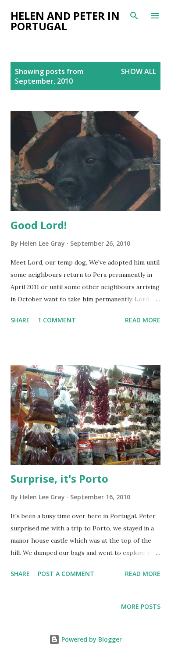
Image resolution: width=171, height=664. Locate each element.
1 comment (57, 320)
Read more (142, 320)
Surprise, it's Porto (59, 478)
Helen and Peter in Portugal (65, 20)
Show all (138, 71)
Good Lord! (39, 225)
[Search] (134, 16)
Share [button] (20, 320)
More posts (140, 606)
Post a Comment (66, 573)
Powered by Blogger (91, 639)
